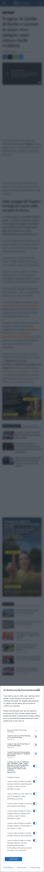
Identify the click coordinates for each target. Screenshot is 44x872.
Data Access (22, 867)
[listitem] (22, 731)
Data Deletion (9, 867)
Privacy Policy (35, 867)
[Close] (39, 690)
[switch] (35, 736)
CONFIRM (13, 859)
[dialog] (22, 779)
